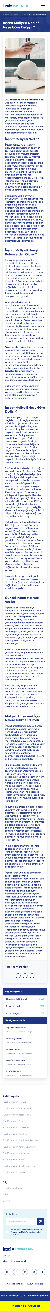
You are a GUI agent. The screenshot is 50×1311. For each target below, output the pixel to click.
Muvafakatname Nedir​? (16, 1060)
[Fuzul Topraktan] (25, 1249)
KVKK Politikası (35, 1284)
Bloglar (15, 14)
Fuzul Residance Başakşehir (16, 1121)
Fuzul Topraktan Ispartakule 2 (17, 1108)
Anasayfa (6, 14)
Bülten (6, 1194)
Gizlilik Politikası (15, 1284)
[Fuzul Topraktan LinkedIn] (34, 1272)
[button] (43, 5)
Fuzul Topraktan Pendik (14, 1159)
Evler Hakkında (25, 1006)
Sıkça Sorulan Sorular (13, 1188)
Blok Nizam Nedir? (14, 1049)
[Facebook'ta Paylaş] (18, 975)
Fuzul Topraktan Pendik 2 (15, 1172)
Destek (6, 1200)
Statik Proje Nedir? (14, 1038)
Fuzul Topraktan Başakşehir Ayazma (20, 1140)
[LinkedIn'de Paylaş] (32, 975)
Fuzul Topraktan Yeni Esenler (16, 1127)
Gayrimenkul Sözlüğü (25, 998)
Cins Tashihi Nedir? (14, 1071)
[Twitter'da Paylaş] (25, 975)
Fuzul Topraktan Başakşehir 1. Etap (19, 1166)
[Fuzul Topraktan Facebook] (16, 1272)
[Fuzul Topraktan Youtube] (43, 1272)
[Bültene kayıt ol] (40, 1221)
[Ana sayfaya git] (15, 5)
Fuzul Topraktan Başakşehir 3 (17, 1114)
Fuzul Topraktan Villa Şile (14, 1102)
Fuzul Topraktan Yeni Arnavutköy (19, 1146)
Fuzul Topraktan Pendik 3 (15, 1134)
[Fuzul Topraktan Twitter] (25, 1272)
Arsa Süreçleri (25, 1013)
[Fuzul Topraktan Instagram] (7, 1272)
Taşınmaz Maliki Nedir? (16, 1027)
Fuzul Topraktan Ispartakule (16, 1153)
